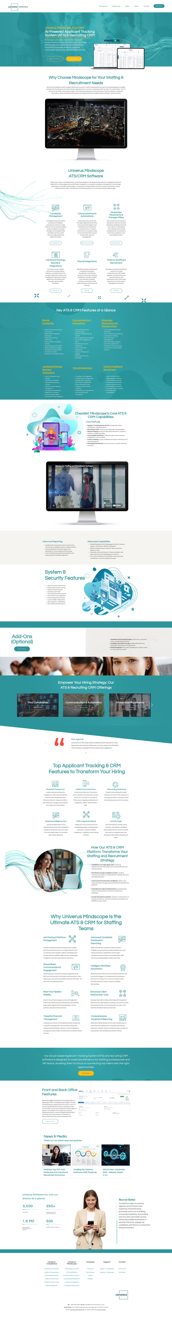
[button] (103, 6)
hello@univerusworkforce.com (94, 1304)
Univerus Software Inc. (78, 1309)
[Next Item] (152, 705)
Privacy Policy (101, 1309)
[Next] (126, 743)
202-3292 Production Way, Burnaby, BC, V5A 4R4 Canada (90, 1307)
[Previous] (45, 743)
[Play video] (86, 123)
